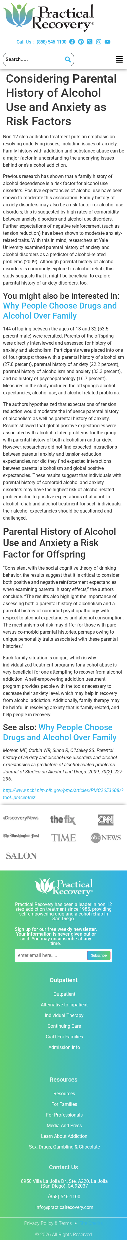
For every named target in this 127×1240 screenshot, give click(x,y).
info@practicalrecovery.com (64, 1207)
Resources (64, 1093)
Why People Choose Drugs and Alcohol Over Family (60, 311)
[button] (119, 59)
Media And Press (64, 1125)
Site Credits (91, 1223)
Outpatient (64, 994)
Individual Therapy (64, 1015)
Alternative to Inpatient (64, 1005)
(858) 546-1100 (51, 42)
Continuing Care (64, 1026)
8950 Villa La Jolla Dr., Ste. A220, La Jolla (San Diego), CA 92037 (64, 1183)
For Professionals (64, 1115)
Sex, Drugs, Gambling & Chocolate (64, 1147)
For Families (64, 1104)
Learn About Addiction (64, 1136)
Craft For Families (64, 1037)
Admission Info (64, 1047)
